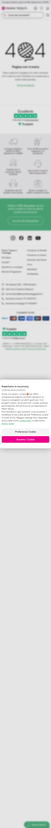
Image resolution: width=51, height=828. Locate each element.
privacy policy (8, 423)
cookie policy (25, 420)
